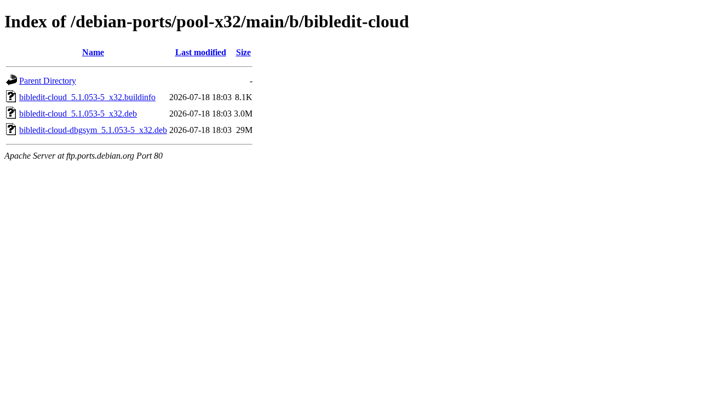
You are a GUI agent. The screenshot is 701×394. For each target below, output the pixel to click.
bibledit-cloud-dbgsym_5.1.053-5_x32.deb (93, 130)
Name (93, 52)
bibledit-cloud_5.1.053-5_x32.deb (78, 113)
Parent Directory (47, 80)
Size (243, 52)
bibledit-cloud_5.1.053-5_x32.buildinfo (87, 97)
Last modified (200, 52)
